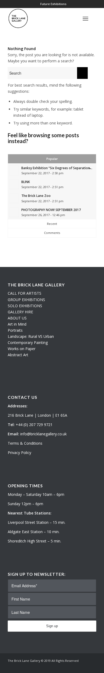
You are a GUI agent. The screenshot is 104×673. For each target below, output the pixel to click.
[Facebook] (92, 666)
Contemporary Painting (28, 342)
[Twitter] (76, 666)
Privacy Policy (19, 452)
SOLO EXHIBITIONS (25, 305)
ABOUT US (17, 318)
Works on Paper (21, 348)
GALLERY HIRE (20, 311)
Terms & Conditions (25, 443)
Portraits (15, 330)
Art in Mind (17, 324)
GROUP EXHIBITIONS (26, 299)
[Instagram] (84, 666)
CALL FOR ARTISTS (24, 293)
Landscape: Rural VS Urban (31, 336)
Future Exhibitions (53, 4)
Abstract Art (18, 354)
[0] (94, 18)
